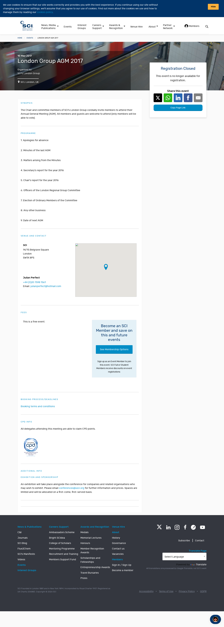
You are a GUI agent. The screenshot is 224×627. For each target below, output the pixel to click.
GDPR (203, 591)
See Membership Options (114, 349)
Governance (119, 543)
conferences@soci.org (71, 488)
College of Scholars (60, 543)
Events (68, 26)
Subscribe (184, 540)
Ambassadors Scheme (62, 532)
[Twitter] (159, 528)
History (116, 538)
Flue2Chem (24, 548)
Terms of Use (166, 591)
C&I (19, 532)
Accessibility (146, 591)
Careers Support (97, 26)
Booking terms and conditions (38, 406)
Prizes (83, 578)
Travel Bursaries (89, 573)
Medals (84, 532)
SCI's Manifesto (26, 554)
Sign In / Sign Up (121, 565)
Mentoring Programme (62, 548)
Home (20, 38)
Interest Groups (82, 26)
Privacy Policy (187, 591)
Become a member (122, 570)
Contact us (118, 548)
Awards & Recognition (116, 26)
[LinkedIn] (168, 527)
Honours (85, 543)
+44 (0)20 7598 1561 (34, 282)
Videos (21, 559)
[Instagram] (177, 527)
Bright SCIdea (57, 538)
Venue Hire (136, 26)
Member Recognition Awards (92, 550)
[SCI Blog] (193, 527)
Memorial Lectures (90, 538)
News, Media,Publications (48, 26)
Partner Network (167, 26)
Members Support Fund (62, 559)
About (152, 26)
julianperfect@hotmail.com (45, 286)
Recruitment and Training (63, 554)
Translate (201, 564)
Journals (23, 538)
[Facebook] (185, 527)
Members (193, 26)
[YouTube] (202, 527)
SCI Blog (22, 543)
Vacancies (118, 554)
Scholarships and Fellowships (90, 560)
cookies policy (45, 12)
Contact (199, 540)
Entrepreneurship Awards (95, 567)
